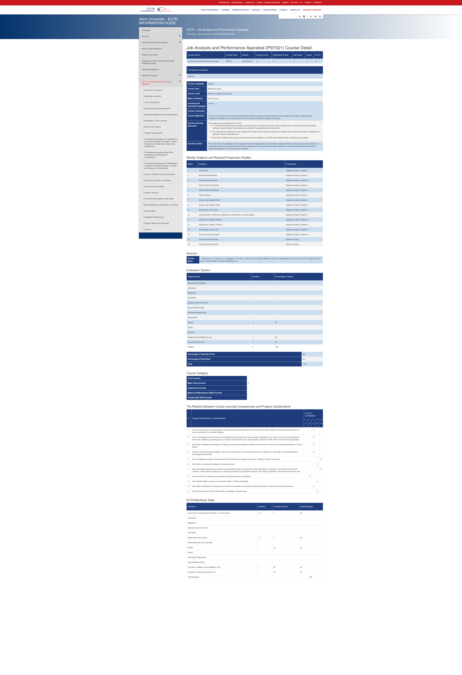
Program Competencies (153, 133)
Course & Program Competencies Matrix (159, 174)
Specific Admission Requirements (157, 108)
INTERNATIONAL (226, 2)
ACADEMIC (213, 10)
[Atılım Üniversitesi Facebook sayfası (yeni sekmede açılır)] (281, 16)
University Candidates (310, 10)
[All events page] (319, 16)
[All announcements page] (311, 16)
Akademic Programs (149, 75)
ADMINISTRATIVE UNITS (230, 10)
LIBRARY (281, 2)
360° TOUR (291, 2)
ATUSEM (251, 2)
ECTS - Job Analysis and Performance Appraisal (156, 82)
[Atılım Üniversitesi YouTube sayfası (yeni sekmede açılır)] (293, 16)
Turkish (317, 2)
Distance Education (266, 2)
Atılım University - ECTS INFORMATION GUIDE (216, 34)
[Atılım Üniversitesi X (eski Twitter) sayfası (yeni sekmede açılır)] (284, 16)
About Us (145, 36)
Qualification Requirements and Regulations (161, 114)
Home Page (191, 34)
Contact (306, 2)
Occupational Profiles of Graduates (157, 180)
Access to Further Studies (154, 186)
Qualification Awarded (152, 96)
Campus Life (291, 10)
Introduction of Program (153, 90)
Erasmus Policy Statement (152, 48)
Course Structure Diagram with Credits (159, 198)
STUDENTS (278, 10)
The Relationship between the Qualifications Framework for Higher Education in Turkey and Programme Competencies (161, 165)
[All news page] (315, 16)
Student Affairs (263, 10)
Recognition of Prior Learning (155, 120)
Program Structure (151, 192)
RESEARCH (247, 10)
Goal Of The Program (152, 127)
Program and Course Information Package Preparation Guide (158, 62)
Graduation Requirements (154, 217)
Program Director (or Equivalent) (156, 223)
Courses (147, 229)
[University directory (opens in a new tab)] (303, 16)
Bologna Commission (150, 54)
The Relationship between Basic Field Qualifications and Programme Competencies (158, 154)
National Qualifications (150, 69)
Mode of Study (149, 211)
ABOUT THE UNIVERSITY (195, 10)
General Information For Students (155, 42)
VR (299, 2)
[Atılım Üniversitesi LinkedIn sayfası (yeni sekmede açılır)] (287, 16)
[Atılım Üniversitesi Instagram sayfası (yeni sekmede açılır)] (290, 16)
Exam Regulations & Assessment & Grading (161, 205)
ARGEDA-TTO (240, 2)
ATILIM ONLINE (212, 2)
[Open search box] (299, 16)
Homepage (146, 30)
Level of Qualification (152, 102)
